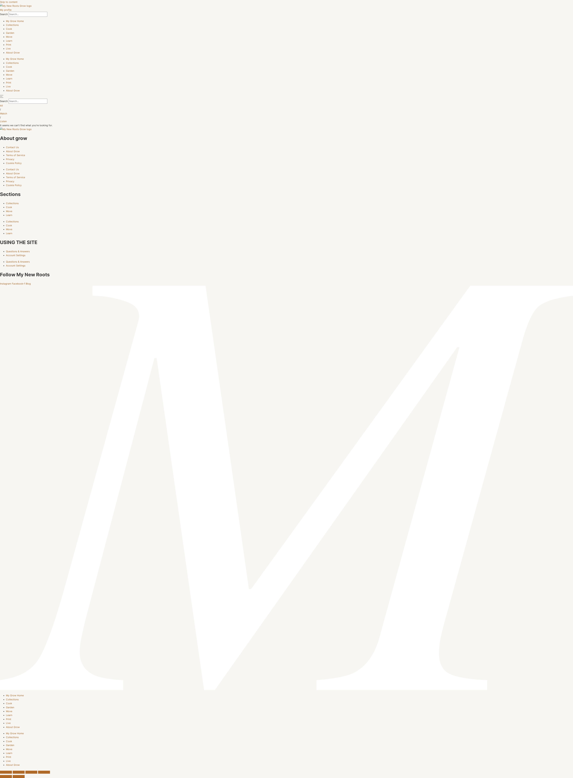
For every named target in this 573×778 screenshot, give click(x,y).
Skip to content (8, 1)
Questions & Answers (18, 251)
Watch (3, 113)
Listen (3, 121)
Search (4, 14)
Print (8, 44)
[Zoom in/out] (6, 772)
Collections (12, 24)
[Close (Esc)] (44, 772)
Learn (9, 40)
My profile (5, 9)
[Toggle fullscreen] (19, 772)
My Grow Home (15, 21)
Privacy (10, 159)
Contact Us (12, 147)
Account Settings (15, 255)
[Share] (31, 772)
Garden (10, 32)
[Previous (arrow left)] (6, 776)
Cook (9, 28)
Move (9, 36)
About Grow (13, 52)
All (1, 105)
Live (8, 48)
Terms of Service (15, 155)
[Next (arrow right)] (19, 776)
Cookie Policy (14, 163)
